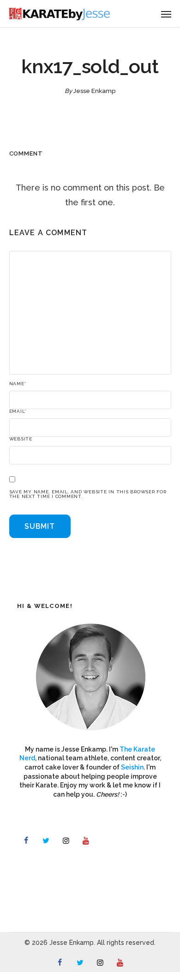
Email (18, 411)
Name (17, 384)
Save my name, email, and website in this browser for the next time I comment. (88, 494)
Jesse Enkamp (94, 90)
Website (20, 439)
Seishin (132, 767)
